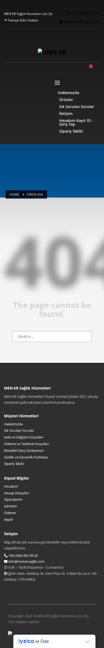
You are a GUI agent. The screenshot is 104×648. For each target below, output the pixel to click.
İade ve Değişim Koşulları (23, 437)
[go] (52, 337)
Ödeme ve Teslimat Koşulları (26, 443)
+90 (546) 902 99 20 (85, 12)
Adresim (10, 506)
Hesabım (11, 486)
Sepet (8, 519)
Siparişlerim (13, 499)
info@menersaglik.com (81, 21)
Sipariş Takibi (14, 463)
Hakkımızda (13, 424)
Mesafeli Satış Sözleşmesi (23, 450)
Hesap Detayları (16, 493)
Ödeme (10, 512)
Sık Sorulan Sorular (19, 430)
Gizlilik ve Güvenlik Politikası (26, 457)
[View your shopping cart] (93, 69)
